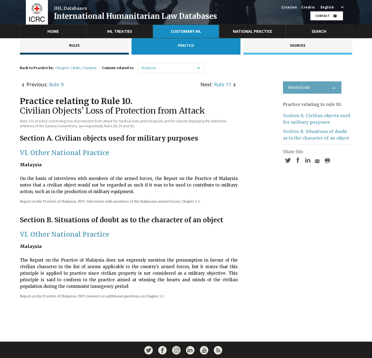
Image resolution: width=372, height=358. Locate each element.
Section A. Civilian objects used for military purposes (316, 119)
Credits (308, 7)
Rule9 (56, 84)
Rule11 (222, 84)
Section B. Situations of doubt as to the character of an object (316, 135)
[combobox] (141, 68)
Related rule (299, 87)
